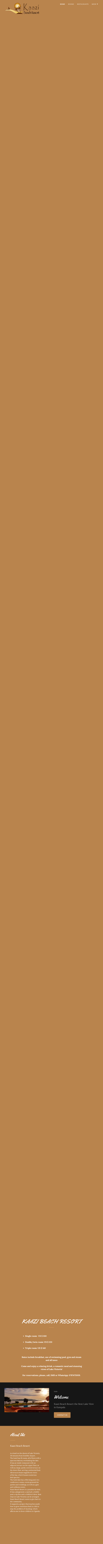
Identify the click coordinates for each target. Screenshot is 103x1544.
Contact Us (62, 1415)
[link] (22, 3)
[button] (95, 4)
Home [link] (62, 4)
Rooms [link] (71, 4)
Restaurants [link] (83, 4)
